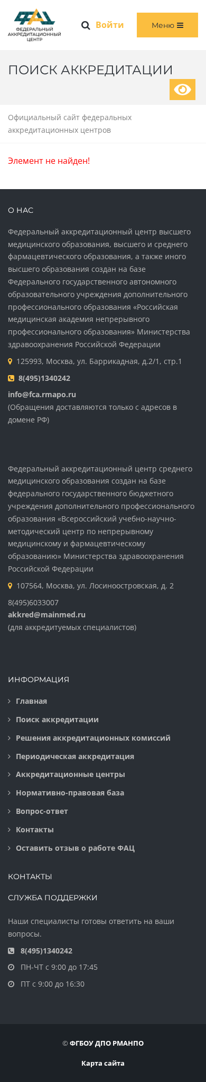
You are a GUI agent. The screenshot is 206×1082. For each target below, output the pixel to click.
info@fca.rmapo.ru (42, 394)
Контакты (35, 829)
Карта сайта (103, 1063)
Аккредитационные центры (70, 774)
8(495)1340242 (44, 378)
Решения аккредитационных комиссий (93, 738)
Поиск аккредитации (57, 719)
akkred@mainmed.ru (47, 614)
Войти (110, 25)
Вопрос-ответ (42, 811)
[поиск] (85, 25)
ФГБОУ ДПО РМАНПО (107, 1043)
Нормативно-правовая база (70, 793)
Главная (31, 701)
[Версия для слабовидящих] (182, 89)
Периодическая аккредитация (75, 756)
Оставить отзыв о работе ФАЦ (75, 848)
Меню (163, 25)
